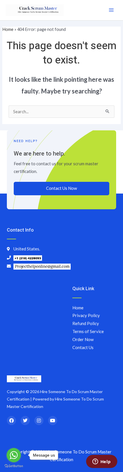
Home (7, 29)
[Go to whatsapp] (14, 455)
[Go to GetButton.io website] (14, 466)
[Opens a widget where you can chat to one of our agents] (101, 462)
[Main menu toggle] (111, 10)
